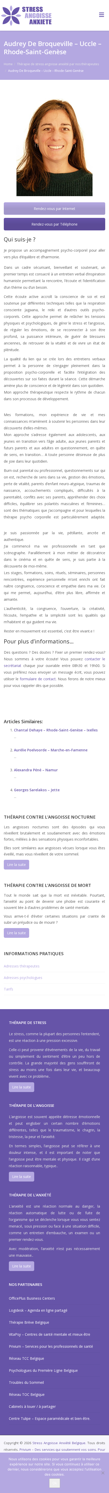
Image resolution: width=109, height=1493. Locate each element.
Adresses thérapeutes (22, 966)
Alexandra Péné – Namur (36, 769)
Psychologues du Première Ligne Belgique (43, 1370)
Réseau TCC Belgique (26, 1358)
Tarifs (8, 989)
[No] (102, 1472)
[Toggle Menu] (101, 14)
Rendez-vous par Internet (54, 208)
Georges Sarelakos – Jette (37, 789)
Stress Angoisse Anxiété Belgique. (59, 1443)
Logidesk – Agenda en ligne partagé (38, 1310)
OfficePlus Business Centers (32, 1298)
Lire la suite (16, 864)
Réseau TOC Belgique (27, 1394)
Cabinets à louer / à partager (32, 1406)
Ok (54, 1483)
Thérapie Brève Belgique (29, 1322)
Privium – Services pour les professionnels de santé (51, 1346)
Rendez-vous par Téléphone (54, 224)
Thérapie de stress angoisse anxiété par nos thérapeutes (58, 64)
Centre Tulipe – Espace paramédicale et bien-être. (49, 1418)
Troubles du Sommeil (26, 1382)
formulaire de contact (38, 678)
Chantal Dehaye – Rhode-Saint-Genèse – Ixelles (56, 730)
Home (8, 64)
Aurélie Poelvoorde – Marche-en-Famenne (50, 750)
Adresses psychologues (23, 977)
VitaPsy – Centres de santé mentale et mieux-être (49, 1334)
